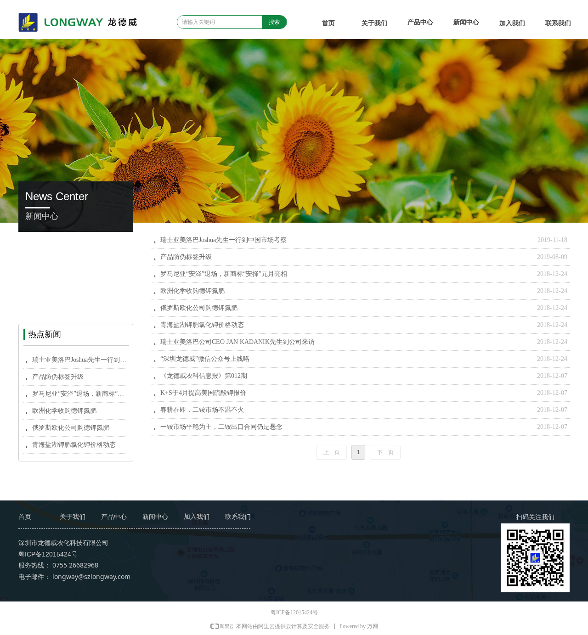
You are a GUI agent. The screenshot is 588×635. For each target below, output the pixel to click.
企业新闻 (76, 242)
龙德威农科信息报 (76, 304)
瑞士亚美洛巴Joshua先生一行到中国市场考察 (223, 239)
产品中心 (420, 22)
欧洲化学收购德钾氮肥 (192, 290)
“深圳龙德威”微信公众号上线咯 (204, 358)
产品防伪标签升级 (186, 256)
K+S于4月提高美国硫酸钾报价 (203, 392)
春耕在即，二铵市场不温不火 (202, 409)
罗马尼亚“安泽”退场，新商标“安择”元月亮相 (223, 273)
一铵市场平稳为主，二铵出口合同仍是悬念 (221, 426)
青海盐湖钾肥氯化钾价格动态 (202, 324)
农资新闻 (76, 262)
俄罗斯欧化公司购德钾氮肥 (198, 307)
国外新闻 (76, 283)
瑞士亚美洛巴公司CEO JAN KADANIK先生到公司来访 (237, 341)
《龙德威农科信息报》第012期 (203, 375)
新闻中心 (466, 22)
